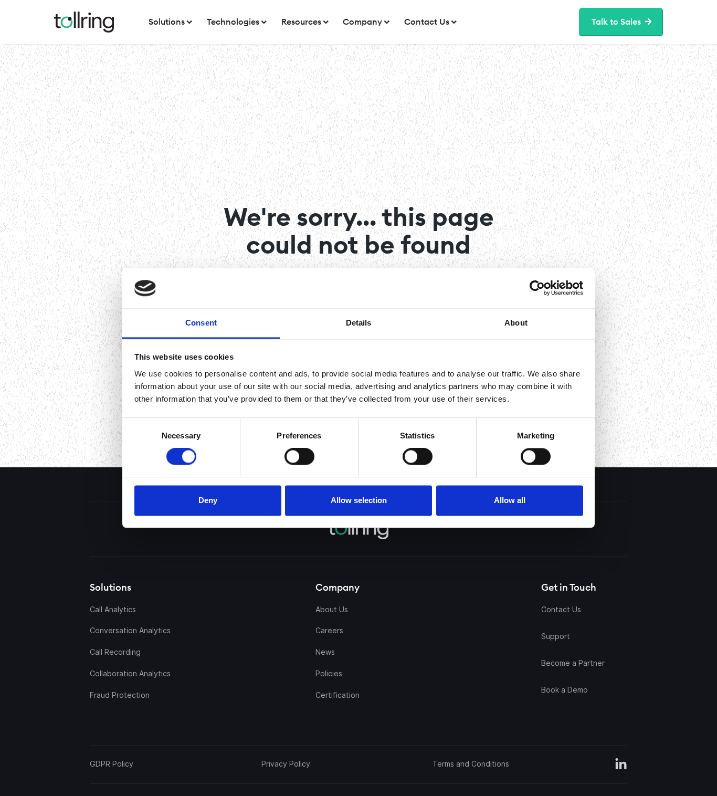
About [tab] (516, 322)
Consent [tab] (201, 322)
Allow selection (359, 500)
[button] (171, 22)
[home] (84, 22)
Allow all (509, 500)
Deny (207, 500)
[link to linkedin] (621, 764)
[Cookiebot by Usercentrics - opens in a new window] (470, 288)
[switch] (299, 456)
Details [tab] (359, 322)
